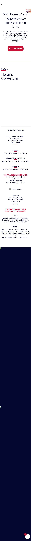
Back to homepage (15, 48)
